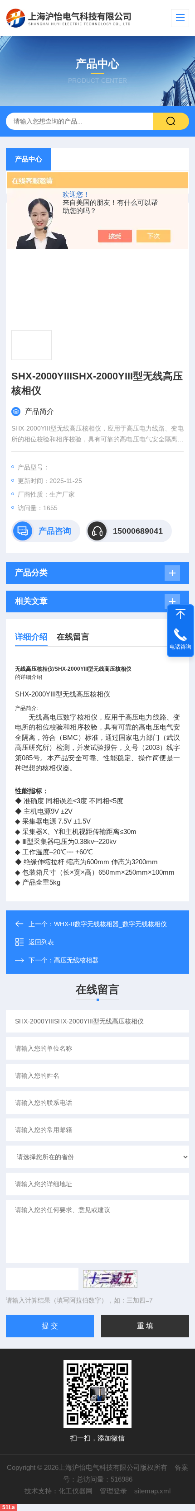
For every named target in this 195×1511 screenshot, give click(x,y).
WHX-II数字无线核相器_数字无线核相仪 (110, 924)
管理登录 (113, 1491)
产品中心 (28, 159)
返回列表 (41, 942)
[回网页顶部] (180, 614)
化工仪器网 (75, 1491)
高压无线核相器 (76, 960)
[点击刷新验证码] (110, 1279)
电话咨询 (180, 647)
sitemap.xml (152, 1491)
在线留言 (73, 636)
